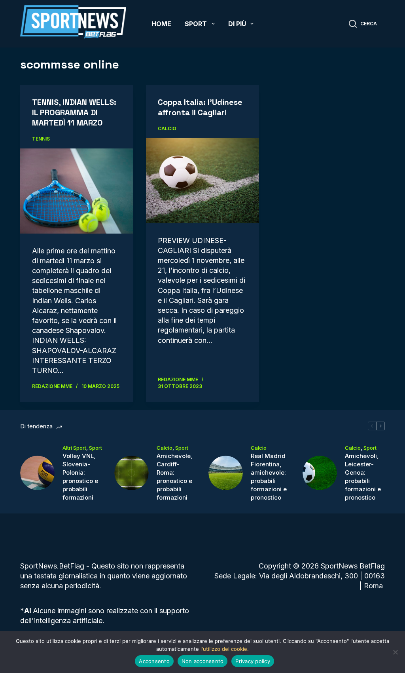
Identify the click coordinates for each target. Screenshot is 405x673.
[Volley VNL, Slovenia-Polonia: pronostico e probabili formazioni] (37, 473)
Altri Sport (74, 448)
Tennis (41, 139)
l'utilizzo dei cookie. (225, 649)
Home (161, 24)
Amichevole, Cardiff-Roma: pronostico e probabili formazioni (175, 476)
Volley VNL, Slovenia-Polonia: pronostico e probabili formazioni (80, 476)
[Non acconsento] (395, 652)
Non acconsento (203, 661)
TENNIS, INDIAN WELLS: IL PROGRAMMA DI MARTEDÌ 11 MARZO (74, 112)
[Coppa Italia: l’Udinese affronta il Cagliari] (202, 180)
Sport (196, 24)
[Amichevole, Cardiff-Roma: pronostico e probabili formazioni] (131, 473)
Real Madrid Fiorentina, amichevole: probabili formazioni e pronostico (269, 476)
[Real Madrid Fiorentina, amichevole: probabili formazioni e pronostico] (225, 473)
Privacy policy (252, 661)
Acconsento (154, 661)
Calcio (167, 128)
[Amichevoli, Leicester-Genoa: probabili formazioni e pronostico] (320, 473)
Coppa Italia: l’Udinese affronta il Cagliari (200, 107)
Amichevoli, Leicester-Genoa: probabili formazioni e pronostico (363, 476)
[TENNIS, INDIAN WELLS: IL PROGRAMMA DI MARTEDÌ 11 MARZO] (76, 190)
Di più (237, 24)
